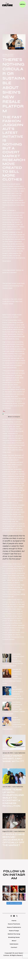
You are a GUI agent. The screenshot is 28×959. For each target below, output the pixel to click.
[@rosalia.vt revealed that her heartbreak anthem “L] (22, 889)
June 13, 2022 (6, 786)
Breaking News (14, 937)
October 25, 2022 (7, 54)
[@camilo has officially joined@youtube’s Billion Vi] (14, 889)
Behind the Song (14, 934)
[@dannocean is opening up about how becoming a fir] (6, 897)
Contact (14, 947)
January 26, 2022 (7, 753)
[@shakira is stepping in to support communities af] (22, 897)
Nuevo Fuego (14, 930)
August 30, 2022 (7, 831)
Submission (14, 944)
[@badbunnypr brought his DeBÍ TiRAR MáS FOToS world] (6, 889)
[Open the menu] (22, 4)
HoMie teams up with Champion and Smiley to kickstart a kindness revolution (13, 797)
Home (14, 920)
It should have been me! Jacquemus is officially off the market (13, 840)
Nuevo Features (14, 924)
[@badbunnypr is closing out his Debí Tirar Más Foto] (14, 897)
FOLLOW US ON (14, 873)
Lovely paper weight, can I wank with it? (13, 758)
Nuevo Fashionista (7, 56)
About (14, 940)
